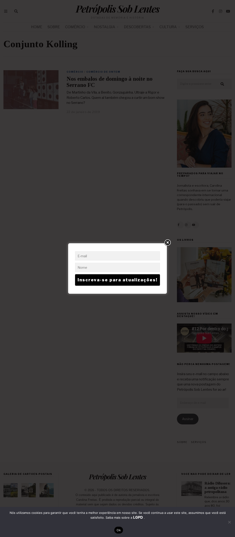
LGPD (138, 517)
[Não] (229, 522)
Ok (119, 530)
